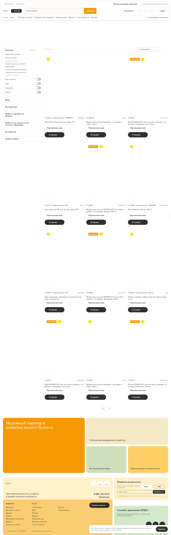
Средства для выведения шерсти (16, 69)
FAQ (34, 510)
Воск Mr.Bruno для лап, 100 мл (140, 209)
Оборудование (61, 17)
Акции (5, 17)
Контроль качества (39, 522)
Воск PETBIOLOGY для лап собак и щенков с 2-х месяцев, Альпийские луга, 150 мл (147, 123)
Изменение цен (38, 519)
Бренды (9, 513)
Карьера (35, 516)
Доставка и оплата (25, 17)
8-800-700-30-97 (9, 4)
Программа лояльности (15, 519)
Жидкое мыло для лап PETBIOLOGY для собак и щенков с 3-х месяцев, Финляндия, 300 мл (105, 298)
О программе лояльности (158, 17)
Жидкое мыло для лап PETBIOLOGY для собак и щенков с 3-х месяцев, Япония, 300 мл (105, 210)
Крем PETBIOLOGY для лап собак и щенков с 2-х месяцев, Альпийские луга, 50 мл (64, 385)
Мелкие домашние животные (18, 23)
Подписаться (158, 492)
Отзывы (35, 513)
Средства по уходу (49, 23)
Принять (161, 529)
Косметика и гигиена (35, 23)
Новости (71, 17)
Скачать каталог (99, 505)
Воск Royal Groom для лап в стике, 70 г (60, 122)
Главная (5, 23)
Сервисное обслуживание (44, 17)
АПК (159, 486)
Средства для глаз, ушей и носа (16, 72)
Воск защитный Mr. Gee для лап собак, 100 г (62, 209)
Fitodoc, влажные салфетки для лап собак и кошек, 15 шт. (147, 298)
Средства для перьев (12, 75)
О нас (12, 17)
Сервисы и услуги (13, 524)
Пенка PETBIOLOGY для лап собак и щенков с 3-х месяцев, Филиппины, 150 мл (147, 385)
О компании (37, 507)
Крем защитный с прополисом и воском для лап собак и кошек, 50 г (63, 298)
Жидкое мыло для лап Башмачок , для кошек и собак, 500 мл (104, 385)
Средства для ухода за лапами (15, 64)
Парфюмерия (10, 67)
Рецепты (94, 17)
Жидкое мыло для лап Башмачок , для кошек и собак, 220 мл (104, 123)
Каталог (61, 507)
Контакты (9, 507)
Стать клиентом (83, 17)
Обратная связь (20, 4)
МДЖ (146, 486)
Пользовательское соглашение (41, 531)
